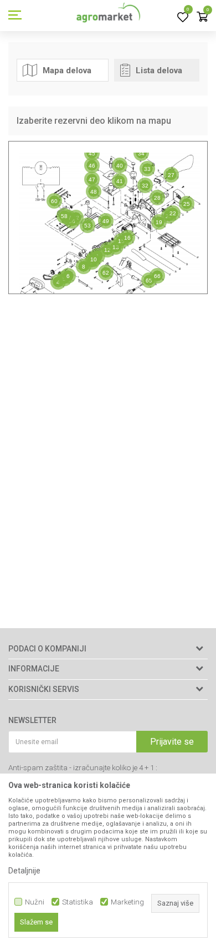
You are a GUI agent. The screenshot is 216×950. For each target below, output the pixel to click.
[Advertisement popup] (108, 474)
